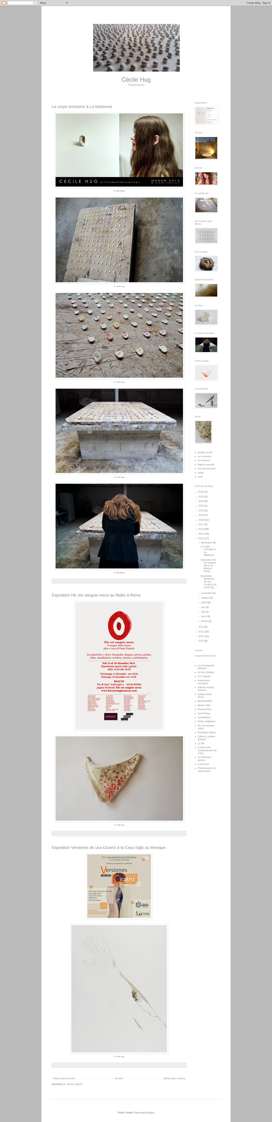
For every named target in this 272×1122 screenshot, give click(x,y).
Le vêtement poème (204, 758)
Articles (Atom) (74, 1084)
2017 (201, 524)
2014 (201, 538)
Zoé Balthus (204, 717)
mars (204, 616)
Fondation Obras (207, 732)
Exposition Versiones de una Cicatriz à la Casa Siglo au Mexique (108, 847)
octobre (205, 598)
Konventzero (204, 709)
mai (203, 611)
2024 (201, 501)
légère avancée (206, 464)
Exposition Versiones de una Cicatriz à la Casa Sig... (208, 582)
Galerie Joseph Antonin (206, 689)
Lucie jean (203, 764)
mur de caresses (207, 468)
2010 (201, 640)
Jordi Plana (204, 713)
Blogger (150, 1112)
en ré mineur (204, 456)
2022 (201, 505)
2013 (201, 627)
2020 (201, 510)
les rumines (204, 460)
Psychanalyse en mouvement (207, 769)
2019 (201, 515)
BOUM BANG (205, 701)
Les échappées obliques (206, 667)
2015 (201, 533)
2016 (201, 529)
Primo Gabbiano (206, 721)
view (200, 476)
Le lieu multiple (206, 672)
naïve (201, 472)
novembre (207, 593)
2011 (201, 636)
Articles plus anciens (174, 1078)
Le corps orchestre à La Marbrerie (82, 106)
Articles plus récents (63, 1078)
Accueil (119, 1078)
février (204, 621)
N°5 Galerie (204, 676)
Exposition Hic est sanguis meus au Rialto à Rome (96, 595)
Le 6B (201, 743)
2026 (201, 491)
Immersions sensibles (204, 682)
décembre (207, 542)
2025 (201, 496)
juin (203, 607)
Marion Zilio (204, 705)
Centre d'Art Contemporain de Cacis (207, 750)
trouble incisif (205, 452)
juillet (204, 602)
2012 (201, 631)
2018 (201, 520)
